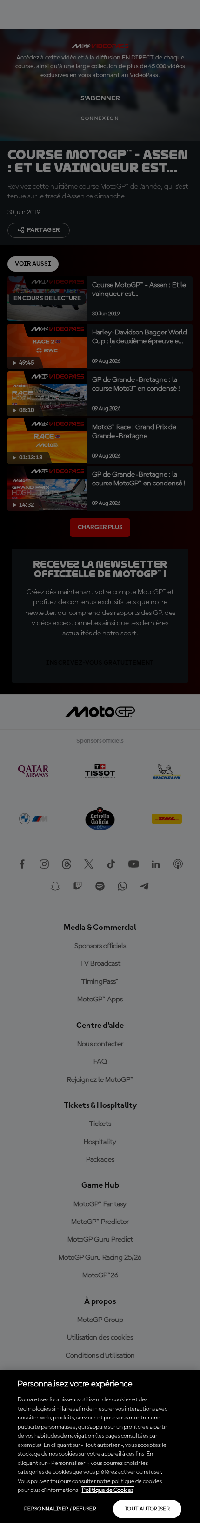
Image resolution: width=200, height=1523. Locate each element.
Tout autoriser (147, 1509)
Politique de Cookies (107, 1490)
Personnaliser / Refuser (60, 1509)
